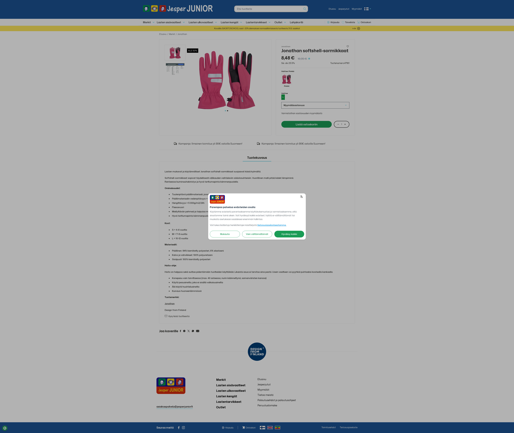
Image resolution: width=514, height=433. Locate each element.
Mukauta (225, 234)
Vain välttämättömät (257, 234)
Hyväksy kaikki (289, 234)
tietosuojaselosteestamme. (271, 225)
